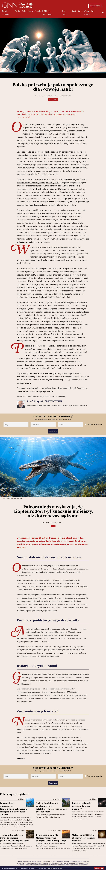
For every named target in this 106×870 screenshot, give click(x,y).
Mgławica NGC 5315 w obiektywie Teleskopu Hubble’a (83, 838)
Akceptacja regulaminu (94, 424)
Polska (17, 11)
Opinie (80, 11)
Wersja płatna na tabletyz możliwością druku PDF (96, 5)
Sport (74, 11)
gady (59, 747)
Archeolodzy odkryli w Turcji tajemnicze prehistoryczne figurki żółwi (15, 838)
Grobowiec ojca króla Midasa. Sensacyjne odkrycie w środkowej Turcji (51, 838)
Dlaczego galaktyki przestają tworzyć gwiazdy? (81, 806)
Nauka (30, 11)
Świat (24, 11)
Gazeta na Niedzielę (47, 861)
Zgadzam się (99, 868)
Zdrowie (38, 11)
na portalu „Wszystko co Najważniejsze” (37, 396)
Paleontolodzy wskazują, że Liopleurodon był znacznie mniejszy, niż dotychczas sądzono (13, 809)
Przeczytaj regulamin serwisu (54, 868)
